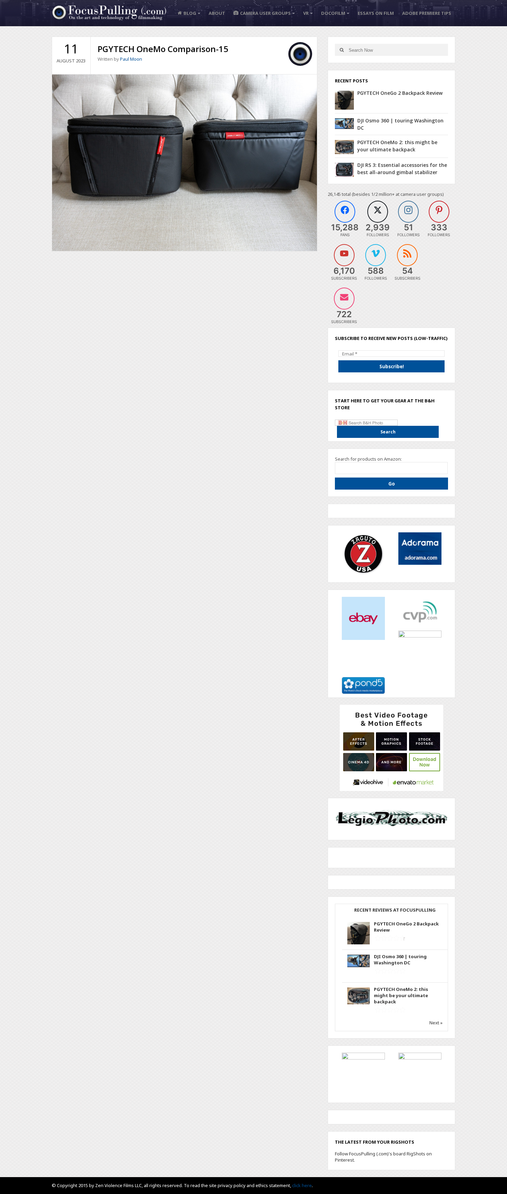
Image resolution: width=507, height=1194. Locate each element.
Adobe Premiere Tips (426, 13)
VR (306, 13)
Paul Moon (131, 59)
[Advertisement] (391, 747)
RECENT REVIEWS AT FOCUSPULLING (395, 910)
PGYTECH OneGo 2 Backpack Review (400, 93)
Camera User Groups (265, 13)
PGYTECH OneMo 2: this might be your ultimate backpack (401, 995)
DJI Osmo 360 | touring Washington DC (400, 959)
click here (302, 1185)
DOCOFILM (333, 13)
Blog (189, 13)
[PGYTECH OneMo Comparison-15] (184, 162)
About (217, 13)
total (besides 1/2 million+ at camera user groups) (393, 194)
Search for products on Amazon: (368, 459)
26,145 (334, 194)
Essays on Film (376, 13)
